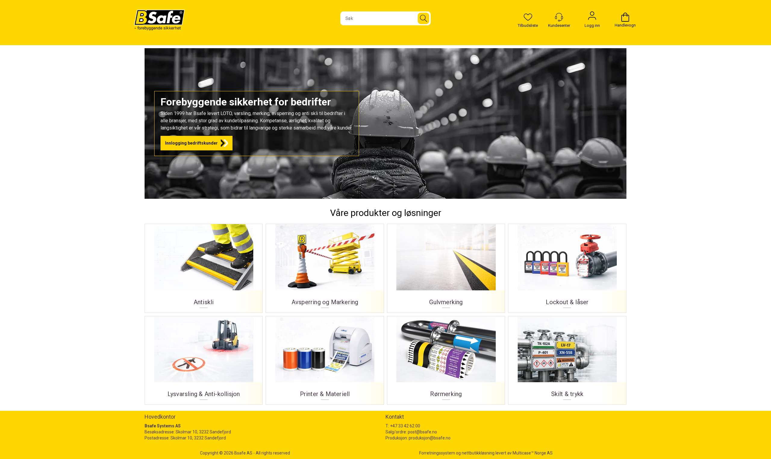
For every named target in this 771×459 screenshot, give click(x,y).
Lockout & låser (567, 266)
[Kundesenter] (559, 17)
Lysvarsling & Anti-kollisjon (203, 358)
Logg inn (592, 17)
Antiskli (203, 266)
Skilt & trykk (567, 358)
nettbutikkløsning (478, 453)
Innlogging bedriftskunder (191, 143)
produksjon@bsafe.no (430, 438)
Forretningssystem (437, 453)
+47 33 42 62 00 (405, 425)
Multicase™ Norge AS (533, 453)
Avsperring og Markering (324, 266)
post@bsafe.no (422, 431)
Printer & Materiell (324, 358)
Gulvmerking (446, 266)
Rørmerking (446, 358)
